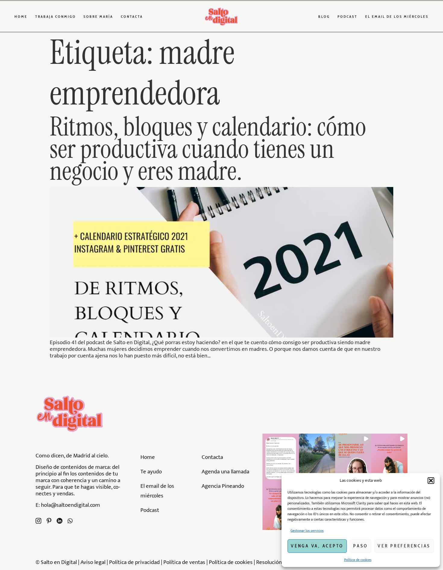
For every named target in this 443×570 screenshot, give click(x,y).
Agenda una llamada (225, 471)
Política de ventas (184, 562)
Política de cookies (358, 560)
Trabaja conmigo (55, 16)
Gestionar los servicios (307, 531)
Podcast (347, 16)
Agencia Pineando (223, 486)
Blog (324, 16)
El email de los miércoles (397, 16)
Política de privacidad (135, 562)
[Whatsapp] (70, 521)
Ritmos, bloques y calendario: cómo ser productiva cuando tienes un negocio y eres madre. (208, 149)
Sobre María (98, 16)
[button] (431, 481)
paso (360, 546)
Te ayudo (151, 471)
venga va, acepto (317, 546)
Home (20, 16)
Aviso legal (92, 562)
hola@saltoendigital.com (70, 505)
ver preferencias (404, 546)
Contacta (132, 16)
